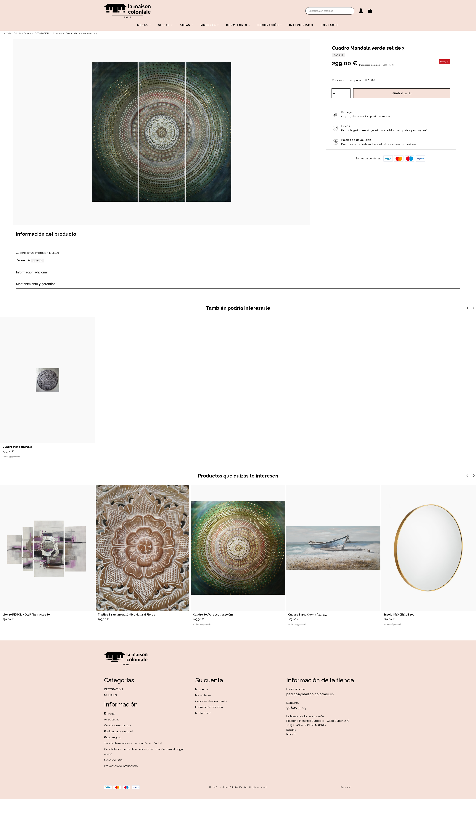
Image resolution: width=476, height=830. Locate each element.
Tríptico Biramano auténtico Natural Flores (126, 614)
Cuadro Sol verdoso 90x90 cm (213, 614)
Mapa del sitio (113, 760)
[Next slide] (473, 307)
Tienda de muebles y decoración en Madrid (133, 743)
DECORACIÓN (113, 689)
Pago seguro (112, 737)
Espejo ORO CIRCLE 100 (398, 614)
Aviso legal (111, 719)
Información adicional (32, 272)
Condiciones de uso (117, 725)
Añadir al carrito (401, 93)
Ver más (277, 621)
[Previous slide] (467, 307)
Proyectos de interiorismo (121, 766)
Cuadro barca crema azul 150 (307, 614)
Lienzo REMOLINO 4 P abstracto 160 (26, 614)
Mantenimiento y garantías (35, 284)
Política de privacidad (118, 731)
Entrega (109, 713)
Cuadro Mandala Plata (17, 446)
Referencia (23, 260)
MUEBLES (110, 695)
